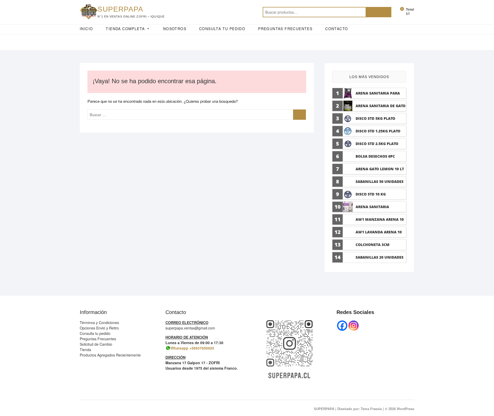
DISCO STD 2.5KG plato (377, 143)
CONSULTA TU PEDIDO (222, 28)
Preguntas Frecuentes (98, 338)
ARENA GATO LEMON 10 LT (380, 168)
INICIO (86, 28)
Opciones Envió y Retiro (99, 327)
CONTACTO (336, 28)
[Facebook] (342, 325)
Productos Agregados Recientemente (110, 355)
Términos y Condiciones (99, 322)
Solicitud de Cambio (96, 344)
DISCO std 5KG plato (375, 118)
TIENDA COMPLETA (125, 28)
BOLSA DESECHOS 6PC (375, 156)
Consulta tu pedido (95, 333)
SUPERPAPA (120, 9)
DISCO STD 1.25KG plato (378, 131)
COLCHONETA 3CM (373, 244)
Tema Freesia (371, 408)
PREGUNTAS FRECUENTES (285, 28)
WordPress (405, 408)
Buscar (378, 12)
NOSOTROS (174, 28)
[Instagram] (353, 325)
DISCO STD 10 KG (371, 194)
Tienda (85, 349)
